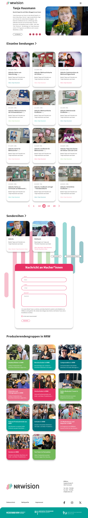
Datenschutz (10, 502)
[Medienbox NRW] (15, 513)
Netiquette (25, 502)
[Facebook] (64, 502)
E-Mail (25, 284)
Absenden (25, 320)
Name (25, 276)
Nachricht (26, 293)
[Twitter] (80, 502)
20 (54, 206)
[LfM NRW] (44, 513)
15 (48, 206)
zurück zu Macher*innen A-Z (73, 256)
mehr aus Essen (56, 256)
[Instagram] (72, 502)
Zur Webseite (18, 34)
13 (39, 206)
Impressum (39, 502)
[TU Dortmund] (72, 513)
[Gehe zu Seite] (29, 206)
